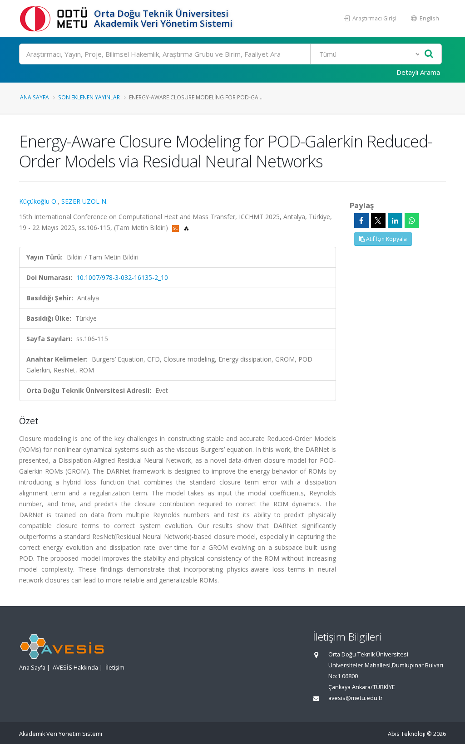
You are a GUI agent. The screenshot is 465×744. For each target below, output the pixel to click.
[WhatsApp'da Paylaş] (412, 220)
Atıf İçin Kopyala (386, 239)
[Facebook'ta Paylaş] (361, 220)
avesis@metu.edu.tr (355, 698)
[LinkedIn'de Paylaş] (395, 220)
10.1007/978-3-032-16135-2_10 (122, 277)
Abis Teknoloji (406, 734)
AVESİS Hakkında (75, 667)
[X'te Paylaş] (378, 220)
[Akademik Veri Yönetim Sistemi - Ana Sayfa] (55, 18)
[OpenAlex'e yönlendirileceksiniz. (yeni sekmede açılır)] (186, 227)
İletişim (114, 667)
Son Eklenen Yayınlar (89, 97)
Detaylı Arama (418, 72)
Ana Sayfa (34, 97)
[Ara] (429, 54)
